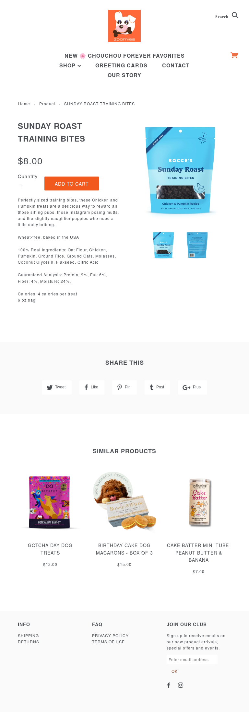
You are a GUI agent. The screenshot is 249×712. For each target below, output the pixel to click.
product (47, 103)
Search (222, 17)
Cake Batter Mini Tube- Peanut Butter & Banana (199, 552)
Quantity (27, 176)
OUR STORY (124, 75)
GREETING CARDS (121, 65)
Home (24, 103)
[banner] (124, 26)
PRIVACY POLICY (110, 635)
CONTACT (176, 65)
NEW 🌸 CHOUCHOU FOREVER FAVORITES (125, 55)
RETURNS (28, 641)
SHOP (68, 65)
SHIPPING (28, 635)
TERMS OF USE (108, 641)
